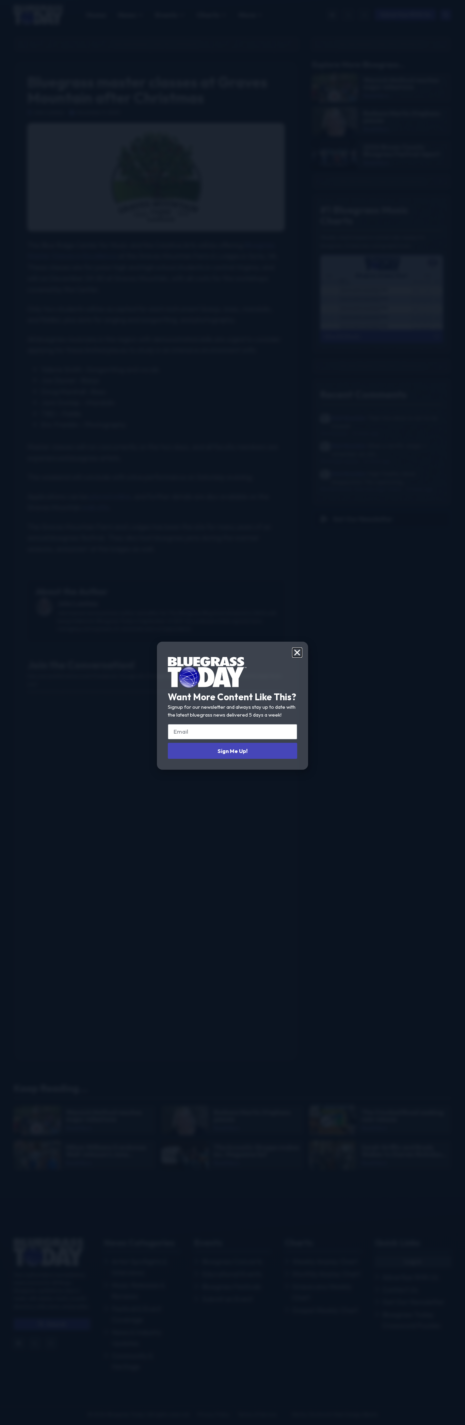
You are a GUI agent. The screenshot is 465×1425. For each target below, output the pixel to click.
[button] (297, 652)
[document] (232, 712)
